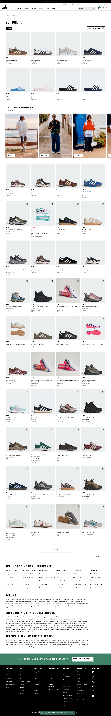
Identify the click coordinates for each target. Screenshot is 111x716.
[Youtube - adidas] (98, 696)
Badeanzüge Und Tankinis (27, 574)
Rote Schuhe (60, 584)
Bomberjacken (10, 584)
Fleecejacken (94, 570)
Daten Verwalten (44, 712)
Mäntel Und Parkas (11, 570)
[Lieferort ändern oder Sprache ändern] (107, 4)
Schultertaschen (61, 588)
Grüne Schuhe (94, 581)
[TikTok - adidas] (98, 691)
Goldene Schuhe (44, 581)
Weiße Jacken (94, 574)
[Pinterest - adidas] (98, 686)
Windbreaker (26, 584)
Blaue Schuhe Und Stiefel (47, 577)
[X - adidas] (98, 682)
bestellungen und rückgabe (81, 4)
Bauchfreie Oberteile (12, 581)
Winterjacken (77, 577)
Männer (19, 8)
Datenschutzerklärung (60, 712)
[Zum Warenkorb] (107, 8)
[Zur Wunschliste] (103, 8)
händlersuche (66, 4)
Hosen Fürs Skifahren (62, 581)
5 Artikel (9, 155)
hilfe (72, 4)
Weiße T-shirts (43, 570)
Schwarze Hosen (44, 574)
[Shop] (5, 7)
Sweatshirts (26, 581)
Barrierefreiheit (79, 712)
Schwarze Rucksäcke (79, 584)
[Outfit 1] (21, 135)
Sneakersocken (43, 584)
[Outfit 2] (55, 135)
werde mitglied (101, 4)
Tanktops (8, 588)
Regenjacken (43, 588)
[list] (46, 28)
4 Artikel (43, 155)
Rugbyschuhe (77, 570)
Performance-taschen (29, 570)
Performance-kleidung (63, 574)
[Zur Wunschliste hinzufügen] (27, 34)
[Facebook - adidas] (98, 672)
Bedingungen (70, 712)
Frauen (26, 8)
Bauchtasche (9, 577)
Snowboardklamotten (28, 577)
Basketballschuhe (95, 577)
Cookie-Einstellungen (33, 712)
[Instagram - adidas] (98, 677)
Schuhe (41, 8)
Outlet (54, 8)
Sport (47, 8)
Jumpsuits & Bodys (11, 574)
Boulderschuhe (77, 588)
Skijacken (59, 577)
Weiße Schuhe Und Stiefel (62, 571)
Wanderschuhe (77, 581)
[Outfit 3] (89, 135)
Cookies (51, 712)
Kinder (34, 8)
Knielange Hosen (27, 588)
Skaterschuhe (77, 574)
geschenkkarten (92, 4)
